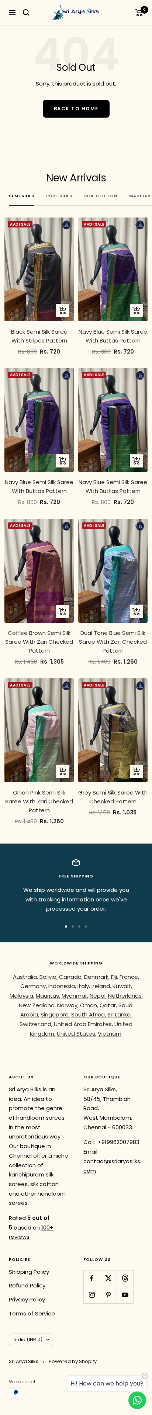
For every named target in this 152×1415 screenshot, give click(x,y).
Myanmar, (75, 995)
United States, (76, 1033)
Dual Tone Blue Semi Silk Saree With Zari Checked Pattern (113, 641)
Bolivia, (48, 977)
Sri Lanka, (119, 1014)
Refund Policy (27, 1285)
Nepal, (98, 995)
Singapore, (55, 1014)
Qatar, (108, 1005)
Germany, (33, 986)
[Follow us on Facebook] (91, 1278)
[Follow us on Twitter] (108, 1278)
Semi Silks (21, 196)
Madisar (140, 196)
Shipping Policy (29, 1272)
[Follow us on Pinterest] (108, 1295)
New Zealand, (37, 1005)
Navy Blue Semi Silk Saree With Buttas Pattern (113, 336)
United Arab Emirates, (83, 1024)
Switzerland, (36, 1024)
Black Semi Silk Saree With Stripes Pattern (39, 336)
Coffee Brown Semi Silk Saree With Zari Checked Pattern (39, 641)
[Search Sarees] (26, 12)
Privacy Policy (27, 1299)
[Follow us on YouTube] (125, 1295)
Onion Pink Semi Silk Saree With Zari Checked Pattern (39, 801)
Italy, (83, 986)
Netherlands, (125, 995)
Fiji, (114, 977)
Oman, (89, 1005)
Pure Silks (59, 196)
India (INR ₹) (28, 1339)
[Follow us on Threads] (125, 1278)
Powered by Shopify (73, 1361)
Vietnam (109, 1033)
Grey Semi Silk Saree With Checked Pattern (113, 797)
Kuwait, (122, 986)
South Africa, (88, 1014)
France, (129, 977)
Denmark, (97, 977)
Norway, (68, 1005)
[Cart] (139, 12)
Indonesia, (62, 986)
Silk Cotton (100, 196)
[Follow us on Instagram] (91, 1295)
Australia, (25, 977)
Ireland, (101, 986)
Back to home (76, 108)
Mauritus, (48, 995)
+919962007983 (118, 1142)
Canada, (71, 977)
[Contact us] (137, 1400)
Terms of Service (32, 1313)
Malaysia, (22, 995)
